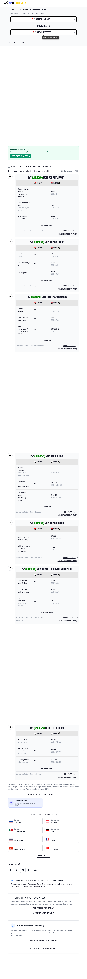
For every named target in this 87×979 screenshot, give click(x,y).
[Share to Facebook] (10, 870)
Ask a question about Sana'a (44, 940)
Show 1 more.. (47, 225)
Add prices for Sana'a (43, 908)
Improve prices (69, 231)
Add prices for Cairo (43, 913)
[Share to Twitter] (16, 870)
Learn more (74, 787)
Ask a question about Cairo (43, 948)
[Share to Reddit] (35, 870)
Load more (43, 855)
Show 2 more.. (47, 612)
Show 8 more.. (47, 280)
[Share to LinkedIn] (29, 870)
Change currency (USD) (67, 234)
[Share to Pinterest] (23, 870)
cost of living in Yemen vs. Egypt (29, 884)
